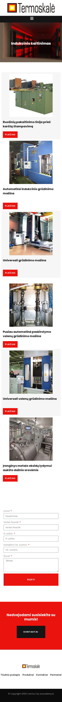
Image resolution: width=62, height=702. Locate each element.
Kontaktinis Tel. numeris (16, 544)
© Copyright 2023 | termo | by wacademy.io (31, 693)
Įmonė (7, 511)
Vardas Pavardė (11, 522)
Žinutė (7, 556)
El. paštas (8, 533)
